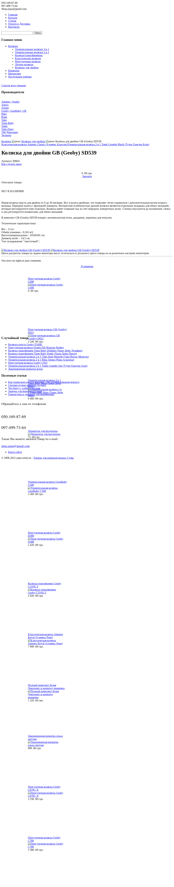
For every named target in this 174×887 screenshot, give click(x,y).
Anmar (5, 107)
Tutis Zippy (7, 129)
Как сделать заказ (11, 164)
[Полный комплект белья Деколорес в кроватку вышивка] (46, 697)
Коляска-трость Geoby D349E (25, 344)
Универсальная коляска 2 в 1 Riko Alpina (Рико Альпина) (41, 359)
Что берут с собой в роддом (24, 388)
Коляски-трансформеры (28, 55)
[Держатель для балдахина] (44, 434)
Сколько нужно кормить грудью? (27, 385)
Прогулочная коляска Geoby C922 (27, 362)
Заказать (87, 176)
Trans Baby (7, 123)
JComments (87, 266)
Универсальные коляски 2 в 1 (32, 52)
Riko (4, 113)
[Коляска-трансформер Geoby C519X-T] (46, 592)
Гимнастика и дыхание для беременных (31, 394)
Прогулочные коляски (28, 61)
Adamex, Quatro (10, 101)
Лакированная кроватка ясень (25, 368)
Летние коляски (24, 64)
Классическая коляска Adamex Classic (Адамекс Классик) (34, 144)
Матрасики (14, 73)
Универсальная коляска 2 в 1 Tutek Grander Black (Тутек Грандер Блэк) (108, 144)
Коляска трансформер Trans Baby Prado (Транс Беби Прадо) (42, 353)
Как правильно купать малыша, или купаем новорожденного (43, 382)
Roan (4, 117)
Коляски (13, 46)
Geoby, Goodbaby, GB (13, 110)
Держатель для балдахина (43, 431)
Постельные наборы (20, 76)
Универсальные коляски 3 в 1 (32, 49)
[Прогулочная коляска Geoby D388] (46, 541)
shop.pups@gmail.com (15, 446)
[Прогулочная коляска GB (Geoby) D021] (46, 338)
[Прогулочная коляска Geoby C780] (46, 846)
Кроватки (13, 70)
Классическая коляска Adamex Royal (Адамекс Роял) (45, 636)
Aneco (4, 104)
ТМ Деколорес (9, 132)
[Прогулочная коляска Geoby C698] (46, 287)
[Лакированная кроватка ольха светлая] (46, 745)
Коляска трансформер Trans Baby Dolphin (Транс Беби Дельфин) (45, 350)
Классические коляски (28, 58)
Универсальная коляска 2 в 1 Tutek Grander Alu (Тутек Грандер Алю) (47, 365)
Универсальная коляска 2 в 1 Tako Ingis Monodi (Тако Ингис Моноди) (48, 356)
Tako (4, 120)
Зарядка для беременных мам (25, 391)
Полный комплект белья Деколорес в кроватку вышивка (46, 687)
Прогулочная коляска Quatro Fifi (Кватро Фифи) (36, 347)
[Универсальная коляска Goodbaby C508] (46, 491)
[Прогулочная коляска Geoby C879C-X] (46, 796)
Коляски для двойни (27, 67)
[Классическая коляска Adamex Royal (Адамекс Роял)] (46, 643)
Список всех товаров (13, 85)
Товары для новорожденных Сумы (53, 457)
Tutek (4, 126)
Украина (6, 135)
